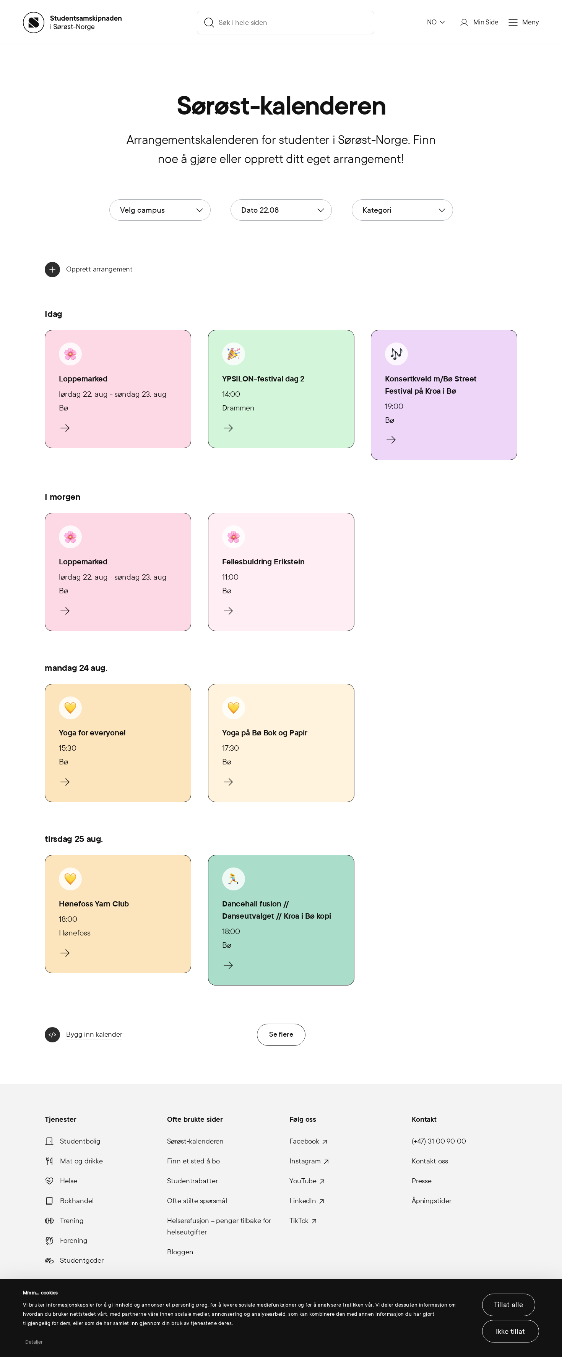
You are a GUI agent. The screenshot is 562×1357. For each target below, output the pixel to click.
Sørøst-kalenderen (195, 1141)
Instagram (305, 1161)
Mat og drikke (81, 1161)
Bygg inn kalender (94, 1034)
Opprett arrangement (99, 269)
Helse (68, 1181)
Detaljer (34, 1342)
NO (432, 22)
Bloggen (180, 1252)
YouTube (303, 1181)
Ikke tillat (510, 1331)
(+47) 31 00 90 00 (439, 1141)
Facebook (304, 1141)
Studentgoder (82, 1260)
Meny (530, 22)
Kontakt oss (430, 1161)
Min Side (486, 22)
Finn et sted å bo (193, 1161)
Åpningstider (432, 1201)
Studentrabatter (192, 1181)
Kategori (376, 210)
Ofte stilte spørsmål (197, 1201)
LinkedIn (302, 1201)
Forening (73, 1240)
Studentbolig (80, 1141)
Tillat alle (508, 1304)
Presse (422, 1181)
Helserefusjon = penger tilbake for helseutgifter (219, 1226)
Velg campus (142, 210)
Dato (260, 210)
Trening (71, 1220)
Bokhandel (76, 1201)
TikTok (299, 1220)
